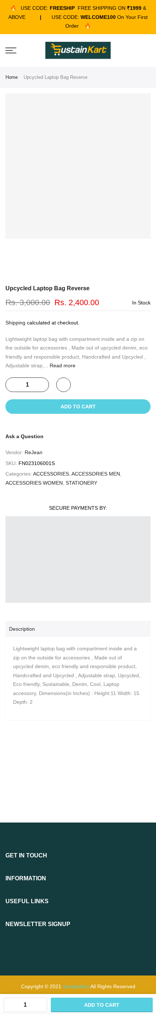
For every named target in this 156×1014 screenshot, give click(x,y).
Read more (61, 365)
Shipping (15, 323)
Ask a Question (24, 436)
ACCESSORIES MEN (95, 474)
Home (11, 77)
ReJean (33, 452)
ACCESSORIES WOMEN (34, 483)
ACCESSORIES (51, 474)
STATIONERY (81, 483)
